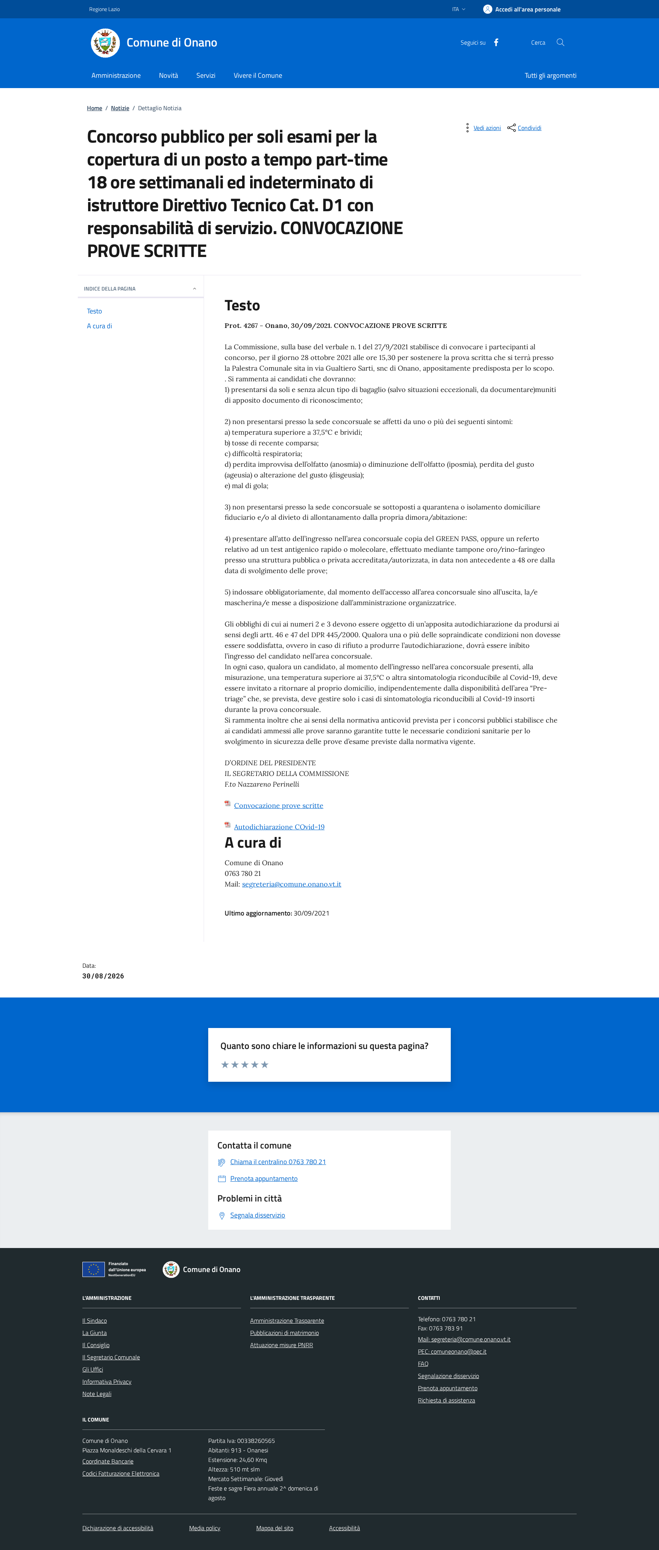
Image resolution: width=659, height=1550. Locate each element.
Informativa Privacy (107, 1381)
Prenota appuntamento (447, 1388)
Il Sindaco (94, 1320)
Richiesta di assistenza (446, 1400)
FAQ (423, 1363)
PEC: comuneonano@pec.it (452, 1351)
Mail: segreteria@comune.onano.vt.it (464, 1339)
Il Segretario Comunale (111, 1357)
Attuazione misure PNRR (281, 1344)
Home (94, 107)
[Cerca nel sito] (560, 42)
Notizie (120, 107)
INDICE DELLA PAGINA (109, 288)
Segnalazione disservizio (448, 1375)
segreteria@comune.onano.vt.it (291, 884)
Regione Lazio (104, 9)
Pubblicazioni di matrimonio (284, 1332)
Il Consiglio (95, 1344)
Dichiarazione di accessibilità (117, 1527)
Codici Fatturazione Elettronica (120, 1473)
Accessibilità (344, 1527)
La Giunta (94, 1332)
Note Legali (96, 1393)
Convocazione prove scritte (278, 805)
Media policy (204, 1527)
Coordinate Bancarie (107, 1461)
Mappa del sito (274, 1527)
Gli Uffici (92, 1369)
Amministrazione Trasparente (287, 1320)
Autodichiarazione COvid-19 (279, 826)
